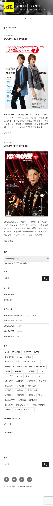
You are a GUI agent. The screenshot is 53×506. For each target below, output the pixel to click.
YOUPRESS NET (29, 6)
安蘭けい (20, 390)
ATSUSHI (16, 352)
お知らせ (8, 300)
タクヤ (28, 376)
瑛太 (40, 395)
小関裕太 (9, 395)
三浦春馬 (20, 381)
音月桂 (17, 409)
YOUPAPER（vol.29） (13, 326)
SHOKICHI (40, 366)
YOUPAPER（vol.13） (17, 146)
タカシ (19, 376)
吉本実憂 (20, 386)
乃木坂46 (31, 381)
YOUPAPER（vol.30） (13, 321)
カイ (41, 371)
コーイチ (9, 376)
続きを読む (9, 133)
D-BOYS (27, 352)
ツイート (8, 424)
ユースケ (9, 381)
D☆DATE (9, 357)
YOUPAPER (9, 294)
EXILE (28, 357)
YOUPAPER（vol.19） (17, 38)
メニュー (28, 18)
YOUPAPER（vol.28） (13, 331)
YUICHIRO (31, 371)
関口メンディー (23, 405)
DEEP (37, 352)
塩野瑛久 (9, 390)
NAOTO (35, 362)
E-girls (19, 357)
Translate (23, 263)
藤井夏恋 (33, 400)
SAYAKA (28, 366)
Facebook (8, 432)
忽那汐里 (20, 395)
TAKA (7, 371)
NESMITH (9, 366)
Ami (7, 352)
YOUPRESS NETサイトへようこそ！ (20, 315)
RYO (19, 366)
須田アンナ (28, 409)
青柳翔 (8, 409)
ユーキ (37, 376)
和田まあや (32, 386)
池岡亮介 (31, 395)
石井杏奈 (22, 400)
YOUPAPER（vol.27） (13, 336)
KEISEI (26, 362)
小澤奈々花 (32, 390)
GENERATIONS (12, 362)
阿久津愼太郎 (39, 405)
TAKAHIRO (18, 371)
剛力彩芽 (9, 386)
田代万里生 (10, 400)
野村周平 (9, 405)
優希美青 (42, 381)
